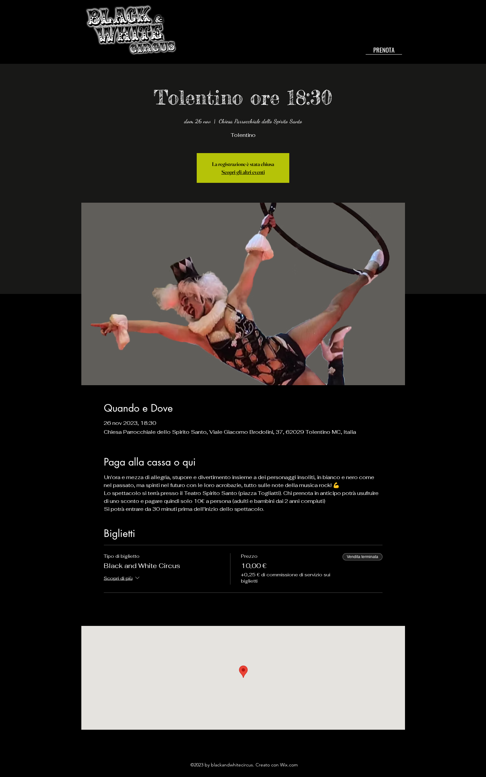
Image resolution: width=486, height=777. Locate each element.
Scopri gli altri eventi (243, 172)
